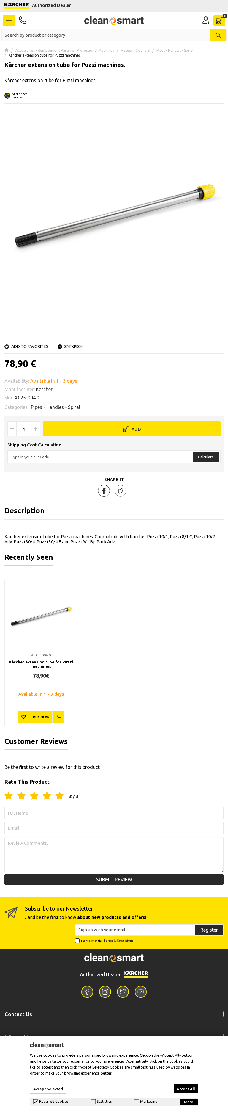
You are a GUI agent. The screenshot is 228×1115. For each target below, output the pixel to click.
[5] (60, 796)
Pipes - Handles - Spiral (174, 50)
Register (209, 930)
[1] (8, 796)
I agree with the (107, 940)
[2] (21, 796)
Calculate (206, 457)
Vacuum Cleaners (135, 50)
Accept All (186, 1089)
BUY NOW (41, 717)
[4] (47, 796)
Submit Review (114, 879)
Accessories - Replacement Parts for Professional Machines (64, 50)
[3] (34, 796)
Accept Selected (48, 1089)
